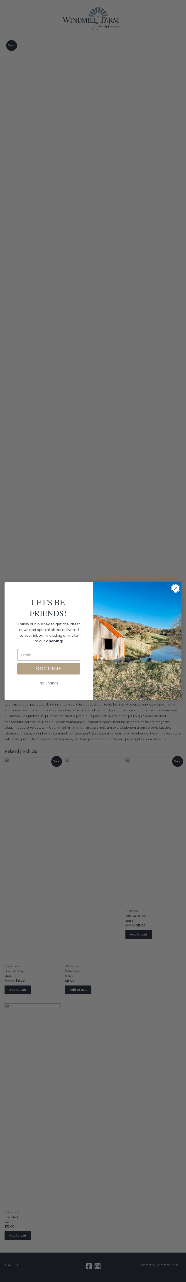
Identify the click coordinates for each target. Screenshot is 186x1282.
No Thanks (48, 683)
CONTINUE (48, 668)
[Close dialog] (176, 588)
